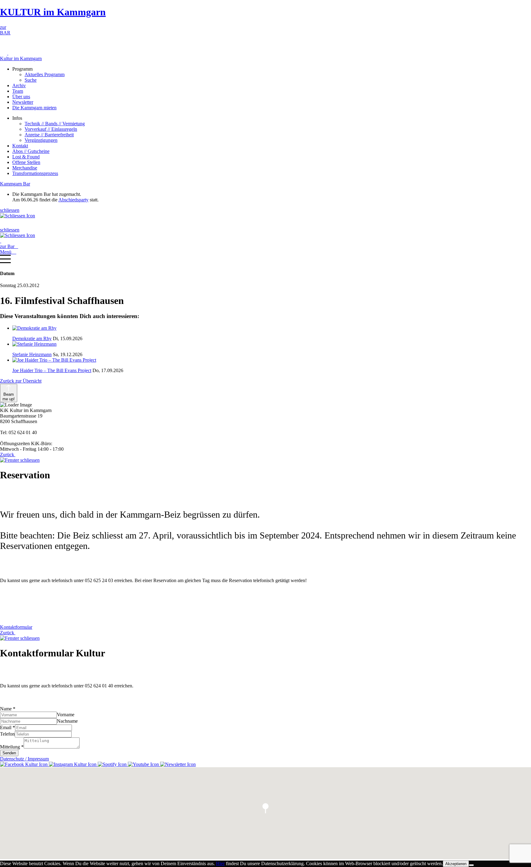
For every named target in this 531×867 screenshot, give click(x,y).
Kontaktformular (16, 627)
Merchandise (24, 167)
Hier (220, 863)
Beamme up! (8, 396)
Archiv (19, 85)
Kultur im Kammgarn (21, 58)
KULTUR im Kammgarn (53, 11)
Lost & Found (26, 156)
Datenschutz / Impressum (24, 758)
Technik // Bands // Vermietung (55, 123)
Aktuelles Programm (45, 74)
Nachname (67, 721)
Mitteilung (12, 746)
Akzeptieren (455, 863)
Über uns (21, 96)
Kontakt (20, 145)
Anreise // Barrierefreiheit (49, 134)
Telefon (7, 734)
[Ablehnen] (471, 865)
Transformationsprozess (35, 173)
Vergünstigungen (41, 140)
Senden (9, 753)
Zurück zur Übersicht (20, 380)
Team (17, 91)
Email (7, 727)
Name (7, 708)
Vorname (65, 714)
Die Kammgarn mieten (34, 107)
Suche (31, 80)
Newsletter (22, 102)
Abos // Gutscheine (30, 151)
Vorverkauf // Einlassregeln (51, 129)
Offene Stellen (26, 162)
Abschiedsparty (73, 199)
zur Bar (9, 246)
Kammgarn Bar (15, 183)
